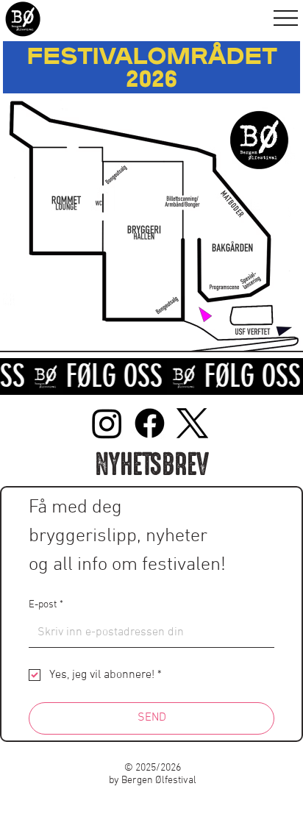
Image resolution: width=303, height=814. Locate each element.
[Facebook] (149, 423)
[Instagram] (107, 423)
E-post (46, 605)
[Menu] (285, 18)
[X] (192, 423)
